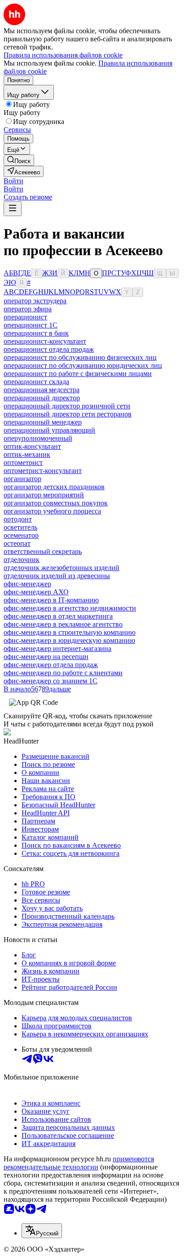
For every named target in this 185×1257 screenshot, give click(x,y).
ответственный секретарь (43, 551)
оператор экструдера (35, 301)
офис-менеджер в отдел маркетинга (58, 616)
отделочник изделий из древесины (57, 576)
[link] (19, 160)
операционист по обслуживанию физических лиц (80, 357)
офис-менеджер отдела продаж (51, 664)
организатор (22, 478)
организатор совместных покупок (56, 503)
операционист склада (36, 381)
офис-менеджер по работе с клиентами (63, 673)
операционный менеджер (43, 422)
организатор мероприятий (44, 495)
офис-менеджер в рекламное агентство (63, 624)
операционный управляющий (49, 430)
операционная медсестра (41, 390)
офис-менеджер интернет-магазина (57, 648)
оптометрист (23, 462)
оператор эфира (28, 309)
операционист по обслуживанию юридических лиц (83, 365)
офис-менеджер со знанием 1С (50, 681)
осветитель (20, 527)
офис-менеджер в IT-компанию (51, 600)
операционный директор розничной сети (67, 406)
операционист (25, 317)
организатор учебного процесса (52, 511)
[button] (13, 181)
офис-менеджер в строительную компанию (70, 632)
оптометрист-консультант (43, 470)
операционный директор (42, 398)
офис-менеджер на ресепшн (46, 656)
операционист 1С (30, 325)
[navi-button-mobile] (13, 208)
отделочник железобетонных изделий (61, 567)
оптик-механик (27, 454)
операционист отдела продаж (49, 349)
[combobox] (42, 1230)
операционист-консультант (45, 341)
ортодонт (18, 519)
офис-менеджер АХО (36, 592)
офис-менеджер (27, 584)
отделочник (22, 559)
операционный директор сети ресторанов (68, 414)
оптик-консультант (32, 446)
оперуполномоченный (38, 438)
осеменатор (21, 535)
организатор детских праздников (54, 487)
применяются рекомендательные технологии (79, 1163)
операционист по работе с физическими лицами (78, 373)
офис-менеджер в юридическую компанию (69, 640)
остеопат (17, 543)
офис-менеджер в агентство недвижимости (70, 608)
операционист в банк (36, 333)
